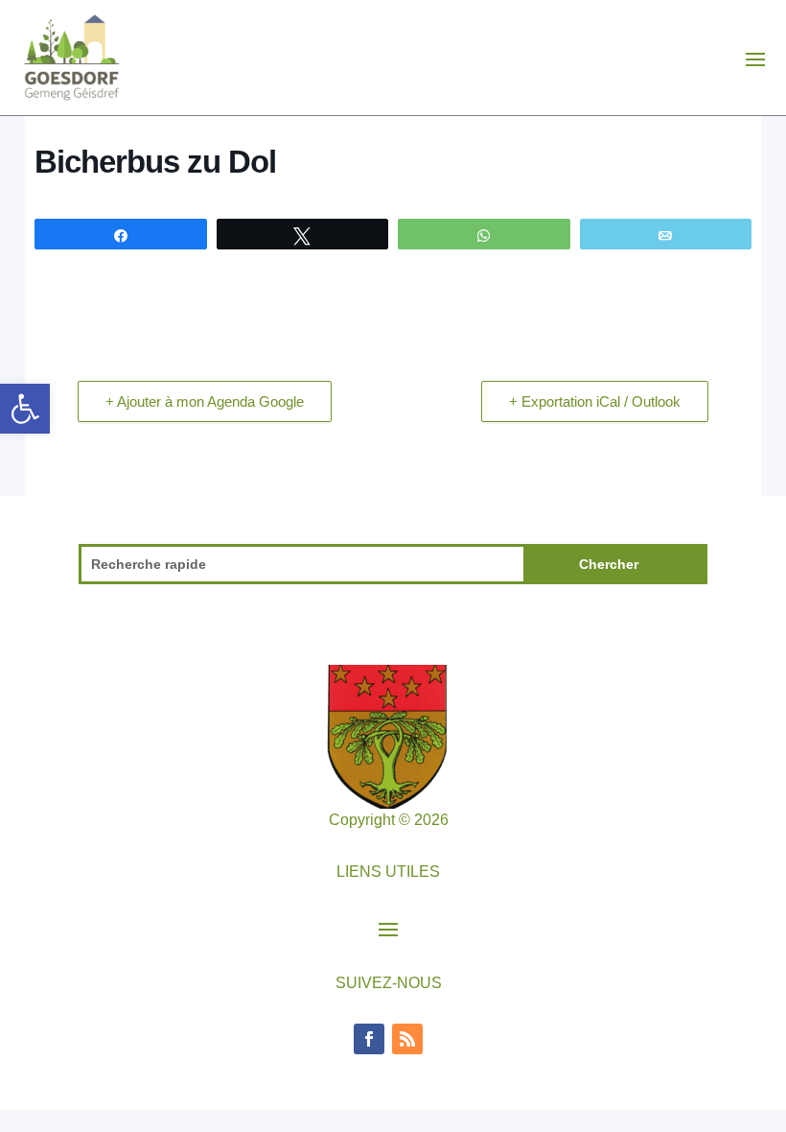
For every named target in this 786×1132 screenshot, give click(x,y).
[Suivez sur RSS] (407, 1039)
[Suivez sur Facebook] (369, 1039)
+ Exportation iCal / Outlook (595, 401)
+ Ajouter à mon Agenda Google (204, 401)
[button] (25, 409)
